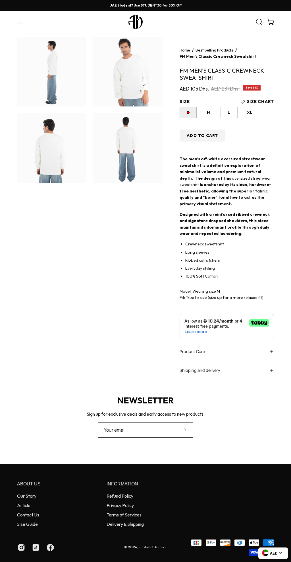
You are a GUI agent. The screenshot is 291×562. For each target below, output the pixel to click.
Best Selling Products (214, 50)
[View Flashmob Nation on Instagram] (20, 547)
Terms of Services (124, 515)
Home (185, 50)
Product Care (192, 351)
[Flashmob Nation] (145, 22)
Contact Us (28, 515)
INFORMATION (122, 483)
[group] (145, 5)
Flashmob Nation (152, 547)
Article (23, 505)
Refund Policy (120, 496)
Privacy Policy (120, 505)
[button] (259, 22)
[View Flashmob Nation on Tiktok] (35, 547)
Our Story (26, 496)
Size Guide (27, 524)
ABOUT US (29, 483)
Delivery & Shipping (125, 524)
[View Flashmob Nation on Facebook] (49, 547)
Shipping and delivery (200, 370)
